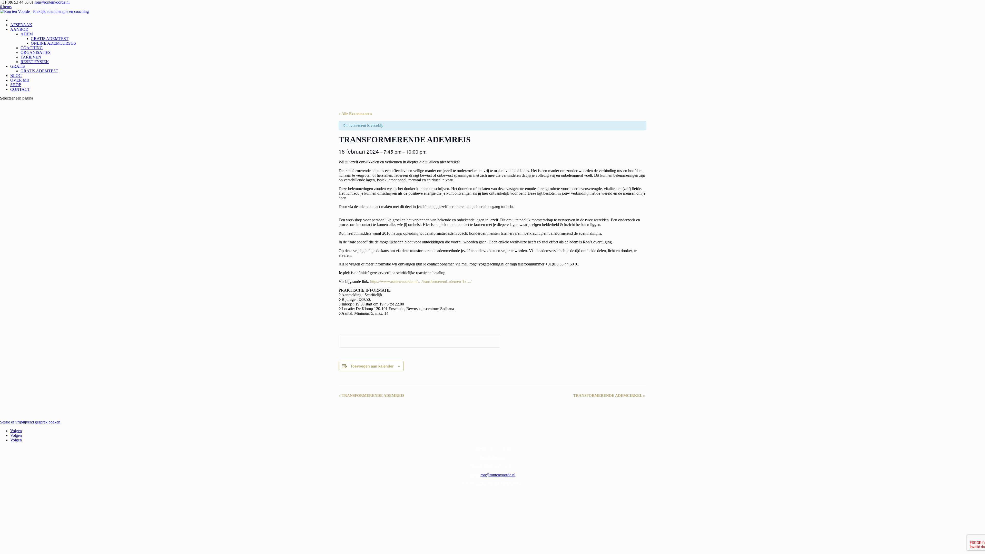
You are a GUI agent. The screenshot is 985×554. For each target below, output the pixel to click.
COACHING (32, 48)
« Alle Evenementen (355, 114)
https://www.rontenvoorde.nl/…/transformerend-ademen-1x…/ (420, 281)
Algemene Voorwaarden (492, 449)
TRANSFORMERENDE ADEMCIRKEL (609, 395)
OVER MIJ (19, 80)
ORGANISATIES (36, 52)
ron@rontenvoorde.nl (497, 475)
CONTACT (20, 89)
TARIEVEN (31, 57)
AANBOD (19, 29)
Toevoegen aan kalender (371, 366)
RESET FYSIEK (35, 62)
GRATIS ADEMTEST (49, 38)
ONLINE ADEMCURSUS (53, 43)
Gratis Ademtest (493, 457)
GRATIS (17, 66)
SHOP (15, 85)
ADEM (27, 34)
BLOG (16, 75)
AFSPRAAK (21, 25)
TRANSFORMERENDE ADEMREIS (371, 395)
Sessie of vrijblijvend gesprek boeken (30, 422)
